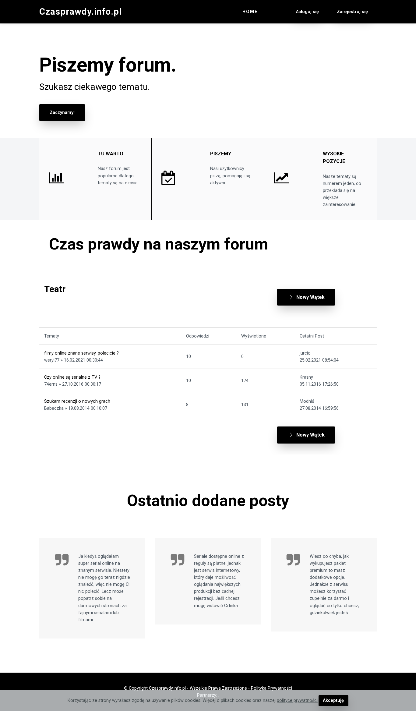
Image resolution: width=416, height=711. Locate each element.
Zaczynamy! (62, 112)
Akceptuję (333, 700)
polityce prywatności (297, 700)
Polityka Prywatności (271, 688)
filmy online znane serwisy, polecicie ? (81, 353)
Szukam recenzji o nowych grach (77, 401)
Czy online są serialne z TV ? (72, 377)
